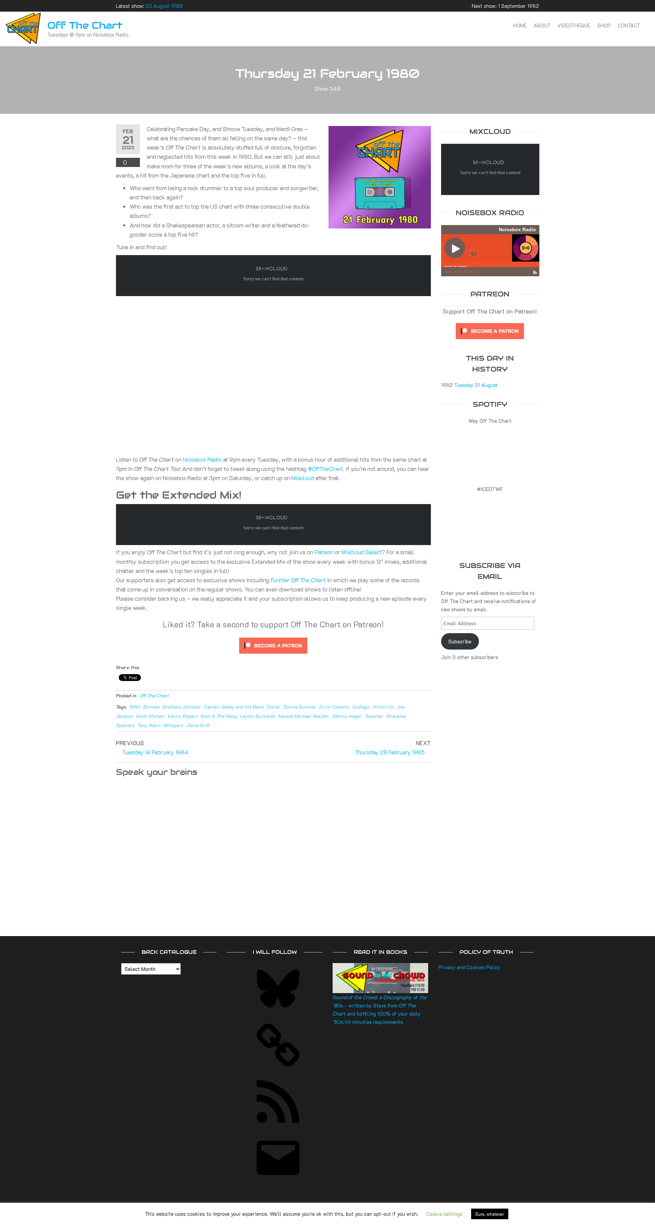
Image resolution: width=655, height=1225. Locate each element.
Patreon (324, 552)
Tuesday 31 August (476, 384)
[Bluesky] (278, 1012)
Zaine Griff (198, 725)
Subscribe (459, 641)
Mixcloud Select (361, 552)
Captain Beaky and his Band (234, 707)
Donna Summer (299, 707)
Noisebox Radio (202, 459)
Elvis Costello (334, 707)
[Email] (278, 1181)
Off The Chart (84, 25)
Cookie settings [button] (444, 1213)
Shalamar (396, 716)
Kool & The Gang (219, 716)
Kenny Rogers (183, 716)
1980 (135, 707)
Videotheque (574, 25)
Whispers (173, 725)
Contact (629, 25)
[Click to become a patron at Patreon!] (273, 645)
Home (520, 25)
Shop (604, 25)
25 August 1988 (164, 5)
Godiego (361, 707)
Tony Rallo (148, 725)
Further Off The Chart (298, 580)
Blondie (151, 707)
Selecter (374, 716)
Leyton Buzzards (257, 716)
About (542, 25)
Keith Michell (150, 716)
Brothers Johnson (182, 707)
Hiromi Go (383, 707)
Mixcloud (302, 478)
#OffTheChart (325, 468)
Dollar (273, 707)
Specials (125, 725)
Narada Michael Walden (303, 716)
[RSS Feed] (278, 1125)
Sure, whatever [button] (489, 1214)
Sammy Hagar (347, 716)
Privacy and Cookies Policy (469, 967)
